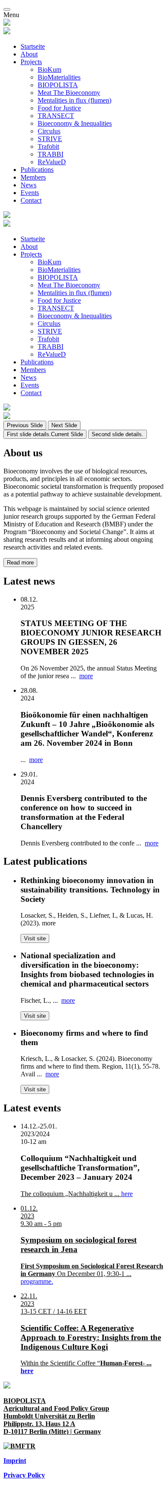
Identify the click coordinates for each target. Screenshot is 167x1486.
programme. (37, 1281)
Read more (20, 562)
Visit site (35, 938)
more (86, 675)
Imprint (14, 1460)
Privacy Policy (24, 1475)
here (127, 1193)
